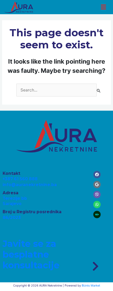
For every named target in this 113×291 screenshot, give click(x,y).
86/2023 (12, 217)
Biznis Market (91, 285)
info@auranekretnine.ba (30, 184)
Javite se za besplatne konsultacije (31, 254)
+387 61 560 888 (20, 178)
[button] (103, 7)
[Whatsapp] (97, 204)
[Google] (97, 184)
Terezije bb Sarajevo (15, 201)
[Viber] (97, 194)
